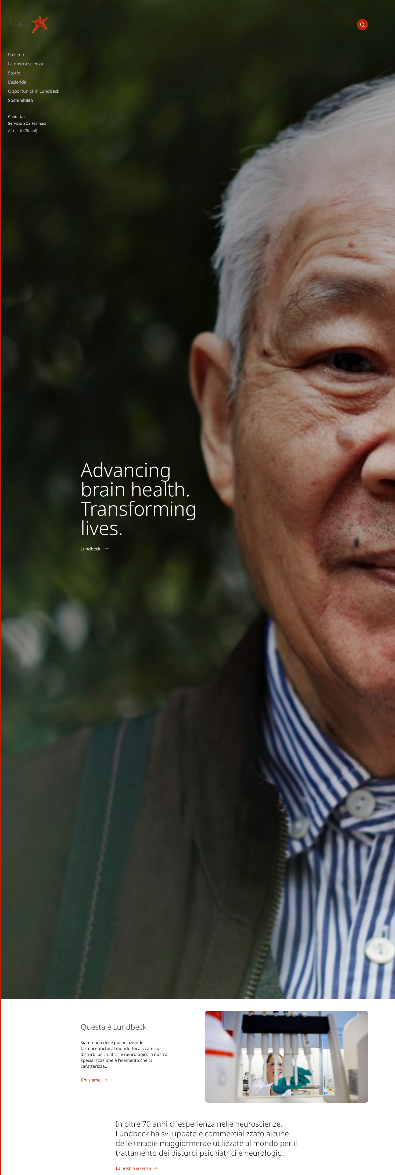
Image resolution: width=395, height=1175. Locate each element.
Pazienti (16, 55)
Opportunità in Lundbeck (33, 91)
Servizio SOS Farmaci (27, 123)
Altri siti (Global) (22, 130)
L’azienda (17, 82)
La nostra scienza (25, 64)
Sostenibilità (20, 100)
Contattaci (17, 116)
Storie (14, 73)
